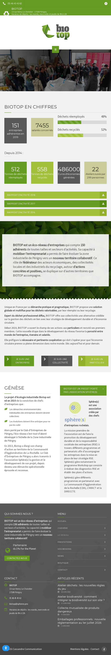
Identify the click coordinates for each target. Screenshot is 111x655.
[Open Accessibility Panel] (6, 648)
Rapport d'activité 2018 (21, 195)
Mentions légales (79, 649)
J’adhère (63, 528)
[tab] (83, 390)
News (61, 556)
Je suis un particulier (97, 361)
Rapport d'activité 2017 (21, 203)
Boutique (63, 563)
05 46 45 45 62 (15, 3)
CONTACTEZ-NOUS (17, 558)
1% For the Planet (26, 548)
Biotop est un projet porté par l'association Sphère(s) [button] (80, 390)
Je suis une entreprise (23, 361)
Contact (62, 570)
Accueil (62, 521)
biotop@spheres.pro (18, 604)
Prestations (65, 542)
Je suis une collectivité (60, 361)
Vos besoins (64, 549)
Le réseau (63, 535)
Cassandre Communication (27, 649)
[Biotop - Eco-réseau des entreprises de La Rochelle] (55, 32)
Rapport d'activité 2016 (21, 212)
